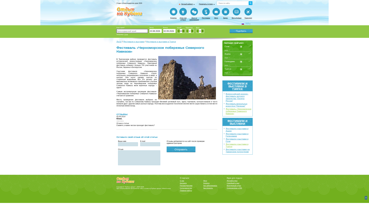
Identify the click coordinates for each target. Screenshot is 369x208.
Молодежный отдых (234, 185)
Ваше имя (122, 141)
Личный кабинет (187, 4)
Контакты (183, 183)
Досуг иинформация (194, 19)
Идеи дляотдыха (183, 19)
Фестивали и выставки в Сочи (237, 140)
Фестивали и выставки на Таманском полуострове (238, 150)
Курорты (173, 18)
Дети (197, 27)
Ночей (179, 27)
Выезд (165, 27)
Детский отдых (232, 181)
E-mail (142, 141)
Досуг (119, 41)
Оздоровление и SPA (234, 188)
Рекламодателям (186, 185)
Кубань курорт (156, 188)
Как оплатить (208, 188)
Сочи (126, 34)
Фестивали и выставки (237, 122)
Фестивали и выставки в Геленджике (237, 135)
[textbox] (132, 31)
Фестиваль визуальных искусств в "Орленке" (236, 105)
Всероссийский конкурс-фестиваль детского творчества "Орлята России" (237, 97)
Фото (216, 18)
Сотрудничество (186, 188)
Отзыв (120, 149)
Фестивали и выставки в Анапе (237, 129)
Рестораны (206, 18)
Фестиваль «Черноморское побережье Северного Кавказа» (238, 111)
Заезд (151, 27)
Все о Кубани (236, 18)
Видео (225, 18)
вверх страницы (366, 198)
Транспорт (248, 18)
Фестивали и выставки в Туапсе (237, 86)
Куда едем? (120, 27)
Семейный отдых (233, 183)
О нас (182, 181)
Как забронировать (210, 185)
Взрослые (189, 27)
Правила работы (186, 190)
